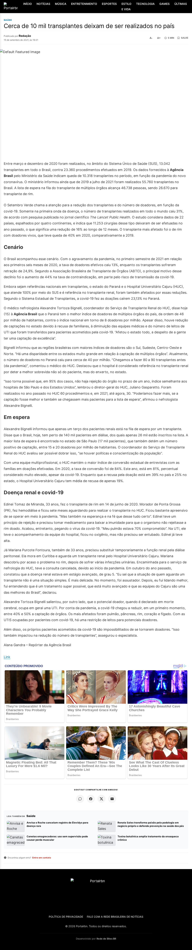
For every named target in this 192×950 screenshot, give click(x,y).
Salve (184, 38)
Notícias (43, 4)
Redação (25, 36)
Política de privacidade (66, 916)
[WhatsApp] (80, 799)
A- (151, 37)
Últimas (180, 4)
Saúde (8, 20)
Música (60, 4)
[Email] (112, 799)
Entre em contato (41, 857)
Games (164, 4)
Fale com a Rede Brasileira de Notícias (115, 916)
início (27, 4)
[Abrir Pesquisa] (189, 6)
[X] (101, 799)
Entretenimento (84, 4)
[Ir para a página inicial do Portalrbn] (11, 6)
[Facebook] (91, 799)
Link (7, 657)
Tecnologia (145, 4)
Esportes (109, 4)
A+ (158, 37)
